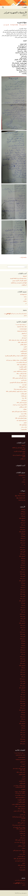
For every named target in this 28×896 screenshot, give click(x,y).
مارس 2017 (22, 696)
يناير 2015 (23, 737)
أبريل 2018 (23, 670)
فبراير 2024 (22, 542)
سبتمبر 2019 (22, 638)
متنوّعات (25, 409)
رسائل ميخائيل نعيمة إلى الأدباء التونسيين (18, 382)
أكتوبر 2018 (22, 661)
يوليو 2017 (23, 690)
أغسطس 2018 (22, 665)
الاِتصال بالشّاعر (23, 344)
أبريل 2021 (23, 607)
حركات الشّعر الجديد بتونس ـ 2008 (20, 378)
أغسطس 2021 (22, 600)
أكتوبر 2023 (22, 551)
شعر (26, 299)
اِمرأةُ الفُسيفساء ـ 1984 (22, 364)
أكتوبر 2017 (22, 683)
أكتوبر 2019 (22, 636)
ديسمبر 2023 (22, 547)
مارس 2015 (22, 732)
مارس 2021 (22, 609)
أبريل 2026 (23, 513)
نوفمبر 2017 (22, 681)
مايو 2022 (23, 585)
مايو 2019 (23, 645)
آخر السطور (24, 333)
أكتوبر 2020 (22, 618)
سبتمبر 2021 (22, 598)
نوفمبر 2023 (22, 549)
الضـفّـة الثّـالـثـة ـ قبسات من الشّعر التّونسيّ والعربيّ (16, 355)
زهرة (5, 313)
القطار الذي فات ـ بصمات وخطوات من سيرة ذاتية (16, 360)
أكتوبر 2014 (22, 741)
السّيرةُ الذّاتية (24, 353)
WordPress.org (22, 500)
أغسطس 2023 (22, 556)
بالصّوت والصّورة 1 (23, 366)
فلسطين (25, 315)
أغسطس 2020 (22, 623)
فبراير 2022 (22, 592)
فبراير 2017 (22, 699)
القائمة (25, 7)
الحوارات (25, 349)
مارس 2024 (22, 540)
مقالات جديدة (24, 413)
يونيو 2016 (23, 714)
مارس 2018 (22, 672)
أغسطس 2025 (22, 518)
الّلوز (12, 313)
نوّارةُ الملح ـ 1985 (23, 424)
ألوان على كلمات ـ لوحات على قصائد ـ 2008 (18, 340)
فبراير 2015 (22, 734)
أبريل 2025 (23, 522)
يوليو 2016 (23, 712)
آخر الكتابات (24, 285)
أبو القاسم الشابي (24, 313)
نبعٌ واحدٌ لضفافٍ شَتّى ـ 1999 (21, 418)
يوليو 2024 (23, 534)
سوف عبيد (5, 24)
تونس (8, 313)
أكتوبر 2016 (22, 705)
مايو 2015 (23, 728)
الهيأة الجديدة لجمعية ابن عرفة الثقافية (19, 282)
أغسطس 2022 (22, 580)
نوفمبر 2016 (22, 703)
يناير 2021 (23, 612)
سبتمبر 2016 (22, 708)
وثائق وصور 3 (24, 429)
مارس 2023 (22, 567)
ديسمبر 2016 (22, 701)
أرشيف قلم (24, 338)
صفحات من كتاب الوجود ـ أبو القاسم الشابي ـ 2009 (16, 391)
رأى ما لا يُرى (24, 380)
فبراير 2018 (22, 674)
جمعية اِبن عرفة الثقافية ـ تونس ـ (20, 371)
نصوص (25, 422)
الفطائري (25, 358)
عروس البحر (24, 400)
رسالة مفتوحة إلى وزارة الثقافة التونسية (18, 278)
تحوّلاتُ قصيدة (22, 23)
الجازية (25, 346)
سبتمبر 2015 (22, 721)
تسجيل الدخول (22, 493)
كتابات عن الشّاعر (23, 407)
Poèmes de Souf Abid (22, 331)
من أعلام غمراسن (23, 416)
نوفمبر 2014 (22, 739)
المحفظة (25, 276)
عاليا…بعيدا (24, 398)
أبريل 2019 (23, 647)
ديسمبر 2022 (22, 571)
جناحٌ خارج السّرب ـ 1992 (22, 373)
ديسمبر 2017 (22, 679)
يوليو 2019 (23, 641)
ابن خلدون (14, 313)
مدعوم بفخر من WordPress (21, 893)
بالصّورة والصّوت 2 (23, 369)
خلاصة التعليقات (21, 498)
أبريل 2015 (23, 730)
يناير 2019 (23, 654)
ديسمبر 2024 (22, 527)
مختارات (25, 301)
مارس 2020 (22, 625)
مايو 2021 (23, 605)
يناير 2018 (23, 676)
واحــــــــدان (24, 427)
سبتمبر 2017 (22, 685)
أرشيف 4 (25, 335)
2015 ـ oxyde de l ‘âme (22, 326)
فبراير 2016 (22, 716)
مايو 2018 (23, 667)
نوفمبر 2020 (22, 616)
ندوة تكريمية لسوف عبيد (22, 420)
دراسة (25, 296)
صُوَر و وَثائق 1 (24, 393)
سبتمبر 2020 (22, 621)
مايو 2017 (23, 692)
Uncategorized (13, 24)
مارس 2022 (22, 589)
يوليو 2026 (23, 509)
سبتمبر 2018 (22, 663)
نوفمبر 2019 (22, 634)
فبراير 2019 (22, 652)
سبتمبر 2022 (22, 578)
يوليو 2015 (23, 725)
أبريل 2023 (23, 565)
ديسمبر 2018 (22, 656)
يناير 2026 (23, 516)
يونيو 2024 (23, 536)
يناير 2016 (23, 719)
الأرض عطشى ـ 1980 (22, 342)
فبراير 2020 (22, 627)
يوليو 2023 (23, 558)
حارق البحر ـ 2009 (23, 375)
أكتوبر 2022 (22, 576)
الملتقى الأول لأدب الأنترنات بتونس (19, 280)
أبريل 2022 (23, 587)
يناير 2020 (23, 629)
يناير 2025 (23, 525)
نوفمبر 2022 (22, 574)
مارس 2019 (22, 650)
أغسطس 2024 (22, 531)
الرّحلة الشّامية (23, 351)
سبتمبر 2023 (22, 554)
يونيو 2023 (23, 560)
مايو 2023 (23, 563)
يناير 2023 (23, 569)
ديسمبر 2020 (22, 614)
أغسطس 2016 (22, 710)
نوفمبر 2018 (22, 658)
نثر (26, 303)
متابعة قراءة (23, 257)
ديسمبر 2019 (22, 632)
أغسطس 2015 (22, 723)
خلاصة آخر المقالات (20, 495)
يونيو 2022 (23, 583)
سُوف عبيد (24, 384)
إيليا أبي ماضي (18, 313)
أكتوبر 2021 (22, 596)
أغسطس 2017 (22, 687)
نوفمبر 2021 (22, 594)
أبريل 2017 (23, 694)
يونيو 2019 (23, 643)
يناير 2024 (23, 545)
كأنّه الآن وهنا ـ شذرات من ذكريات (20, 404)
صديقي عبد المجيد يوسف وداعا (20, 389)
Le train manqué (23, 329)
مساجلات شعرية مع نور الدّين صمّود (19, 411)
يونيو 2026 (23, 511)
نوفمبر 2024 (22, 529)
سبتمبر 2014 (22, 743)
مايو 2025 (23, 520)
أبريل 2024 (23, 538)
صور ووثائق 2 (24, 395)
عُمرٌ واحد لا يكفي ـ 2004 (22, 402)
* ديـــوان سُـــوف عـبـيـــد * (21, 324)
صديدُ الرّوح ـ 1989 (23, 387)
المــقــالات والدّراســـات (21, 362)
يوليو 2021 (23, 603)
